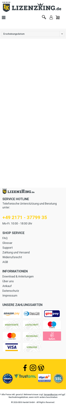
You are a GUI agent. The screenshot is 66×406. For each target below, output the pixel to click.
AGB (5, 262)
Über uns (8, 281)
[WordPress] (41, 368)
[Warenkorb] (58, 17)
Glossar (7, 243)
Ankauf (7, 286)
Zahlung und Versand (16, 252)
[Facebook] (25, 368)
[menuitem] (57, 17)
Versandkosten (51, 394)
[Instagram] (33, 368)
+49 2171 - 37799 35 (24, 217)
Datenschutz (10, 290)
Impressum (9, 295)
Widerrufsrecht (12, 257)
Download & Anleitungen (18, 276)
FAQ (5, 238)
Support (7, 247)
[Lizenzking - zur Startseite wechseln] (33, 7)
